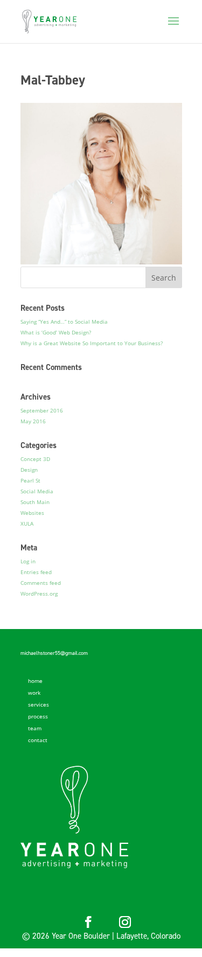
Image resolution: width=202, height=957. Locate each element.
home (35, 680)
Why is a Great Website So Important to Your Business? (91, 343)
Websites (32, 512)
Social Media (36, 491)
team (34, 728)
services (38, 704)
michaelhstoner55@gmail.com (54, 652)
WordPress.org (39, 593)
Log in (28, 561)
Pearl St (30, 480)
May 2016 (33, 421)
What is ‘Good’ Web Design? (55, 332)
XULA (26, 523)
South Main (35, 502)
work (34, 692)
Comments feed (40, 582)
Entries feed (36, 572)
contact (37, 740)
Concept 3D (35, 459)
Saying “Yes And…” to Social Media (64, 321)
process (38, 716)
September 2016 (41, 410)
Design (29, 469)
